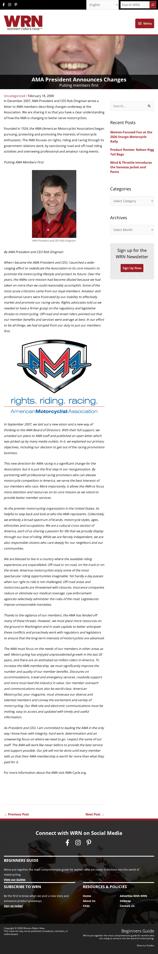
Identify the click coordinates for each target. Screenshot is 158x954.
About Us (89, 901)
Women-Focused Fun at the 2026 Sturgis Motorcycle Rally (131, 137)
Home (87, 896)
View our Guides (14, 879)
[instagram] (10, 4)
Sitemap (125, 901)
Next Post (95, 814)
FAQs (86, 906)
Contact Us (127, 906)
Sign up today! (13, 906)
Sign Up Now (132, 268)
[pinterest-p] (16, 4)
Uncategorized (14, 96)
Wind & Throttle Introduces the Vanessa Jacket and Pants (131, 167)
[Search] (153, 4)
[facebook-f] (4, 4)
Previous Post (16, 814)
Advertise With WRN (133, 896)
